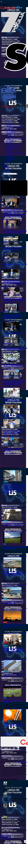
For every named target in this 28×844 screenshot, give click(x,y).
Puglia (4, 685)
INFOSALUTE (10, 139)
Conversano (8, 508)
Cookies (2, 838)
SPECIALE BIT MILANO (12, 145)
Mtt (7, 685)
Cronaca (5, 622)
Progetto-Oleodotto (22, 585)
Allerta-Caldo (13, 733)
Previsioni (17, 633)
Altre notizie (6, 734)
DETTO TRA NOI (10, 130)
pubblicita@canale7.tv (6, 837)
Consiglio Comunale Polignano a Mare (15, 152)
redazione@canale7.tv (6, 836)
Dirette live (5, 165)
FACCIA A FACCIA (11, 132)
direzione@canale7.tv (22, 762)
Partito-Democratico (12, 585)
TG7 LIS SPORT (10, 137)
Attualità (5, 482)
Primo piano (9, 149)
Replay (8, 154)
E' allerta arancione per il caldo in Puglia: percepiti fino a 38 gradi (13, 724)
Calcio (10, 556)
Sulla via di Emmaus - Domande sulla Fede (16, 138)
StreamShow (9, 842)
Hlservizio (18, 708)
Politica (5, 568)
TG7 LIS (8, 123)
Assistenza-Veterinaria (20, 531)
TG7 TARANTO (10, 124)
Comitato (10, 659)
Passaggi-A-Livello (16, 508)
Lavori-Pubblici (18, 609)
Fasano (7, 556)
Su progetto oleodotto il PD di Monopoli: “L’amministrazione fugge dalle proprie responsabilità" (14, 573)
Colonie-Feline (11, 531)
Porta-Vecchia (11, 609)
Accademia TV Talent (11, 155)
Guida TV (5, 162)
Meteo (4, 633)
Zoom (7, 151)
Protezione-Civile (11, 633)
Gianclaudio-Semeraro (18, 556)
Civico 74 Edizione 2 (11, 147)
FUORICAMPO (10, 133)
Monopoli (5, 585)
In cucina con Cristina (11, 159)
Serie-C (22, 708)
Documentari (9, 156)
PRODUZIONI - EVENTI (12, 134)
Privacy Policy (9, 838)
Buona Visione (9, 142)
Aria (9, 685)
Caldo (21, 633)
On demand (6, 120)
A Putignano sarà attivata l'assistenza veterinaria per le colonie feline (14, 524)
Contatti (5, 164)
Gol (15, 708)
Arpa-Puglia (13, 685)
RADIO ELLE (9, 141)
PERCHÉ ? (9, 125)
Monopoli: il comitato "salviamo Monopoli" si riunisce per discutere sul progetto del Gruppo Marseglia (14, 650)
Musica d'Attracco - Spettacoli (13, 150)
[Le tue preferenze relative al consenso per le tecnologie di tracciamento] (25, 841)
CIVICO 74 (9, 143)
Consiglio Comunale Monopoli (13, 146)
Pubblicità (8, 160)
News (4, 163)
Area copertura (6, 167)
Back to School (9, 158)
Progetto (25, 556)
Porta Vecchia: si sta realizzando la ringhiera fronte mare (13, 602)
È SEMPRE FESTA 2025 (12, 129)
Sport (4, 544)
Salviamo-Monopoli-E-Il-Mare (19, 659)
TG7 (4, 119)
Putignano (5, 531)
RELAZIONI (9, 136)
